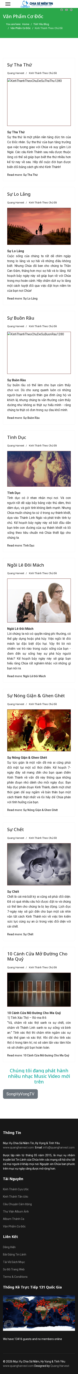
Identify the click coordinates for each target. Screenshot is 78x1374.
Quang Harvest (59, 1365)
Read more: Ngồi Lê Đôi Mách (26, 676)
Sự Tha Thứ (19, 65)
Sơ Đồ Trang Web (14, 1269)
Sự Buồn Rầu (20, 318)
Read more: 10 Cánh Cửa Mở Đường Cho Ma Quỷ (38, 1055)
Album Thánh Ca (13, 1218)
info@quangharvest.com (59, 1147)
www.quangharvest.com (18, 1147)
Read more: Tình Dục (20, 545)
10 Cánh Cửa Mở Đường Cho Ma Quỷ (37, 956)
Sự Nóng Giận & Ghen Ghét (36, 695)
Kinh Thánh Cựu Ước (16, 1189)
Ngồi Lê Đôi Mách (25, 565)
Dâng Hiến (9, 1247)
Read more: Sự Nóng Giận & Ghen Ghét (32, 810)
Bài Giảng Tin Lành (14, 1254)
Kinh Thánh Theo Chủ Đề (43, 73)
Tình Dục (16, 437)
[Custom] (71, 9)
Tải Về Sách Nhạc (14, 1262)
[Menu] (7, 4)
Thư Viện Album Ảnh (16, 1211)
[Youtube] (66, 9)
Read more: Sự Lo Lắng (22, 298)
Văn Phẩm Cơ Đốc (14, 1226)
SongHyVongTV (20, 1094)
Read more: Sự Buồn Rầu (23, 417)
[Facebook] (61, 9)
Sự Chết (15, 829)
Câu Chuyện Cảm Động (17, 1204)
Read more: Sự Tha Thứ (22, 174)
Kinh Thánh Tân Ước (15, 1196)
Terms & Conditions (15, 1276)
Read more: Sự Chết (20, 934)
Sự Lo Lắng (19, 194)
